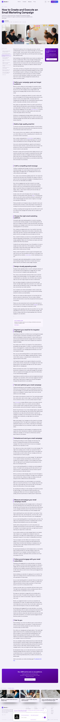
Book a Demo (54, 1)
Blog (43, 708)
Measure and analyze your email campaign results (6, 70)
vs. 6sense (35, 708)
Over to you (4, 74)
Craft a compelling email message (5, 55)
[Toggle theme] (45, 2)
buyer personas (34, 109)
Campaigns (24, 1)
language (35, 304)
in (2, 714)
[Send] (45, 717)
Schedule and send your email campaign (5, 68)
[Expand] (44, 713)
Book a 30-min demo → (30, 679)
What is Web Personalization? (34, 715)
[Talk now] (43, 717)
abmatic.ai (35, 719)
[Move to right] (43, 713)
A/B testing (17, 402)
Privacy (52, 713)
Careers (52, 710)
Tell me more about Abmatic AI (25, 715)
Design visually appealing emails (5, 60)
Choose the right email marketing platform (5, 58)
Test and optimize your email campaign (6, 65)
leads (33, 195)
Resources (29, 1)
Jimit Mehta (7, 20)
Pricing (34, 1)
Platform (19, 1)
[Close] (45, 710)
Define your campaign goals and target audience (6, 51)
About (52, 708)
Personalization (28, 708)
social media (29, 138)
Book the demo (51, 59)
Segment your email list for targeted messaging (6, 63)
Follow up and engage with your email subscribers (6, 73)
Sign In (49, 1)
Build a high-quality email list (6, 53)
